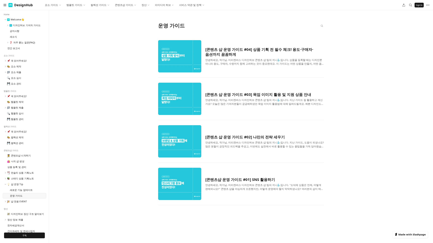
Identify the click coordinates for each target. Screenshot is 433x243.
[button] (4, 5)
